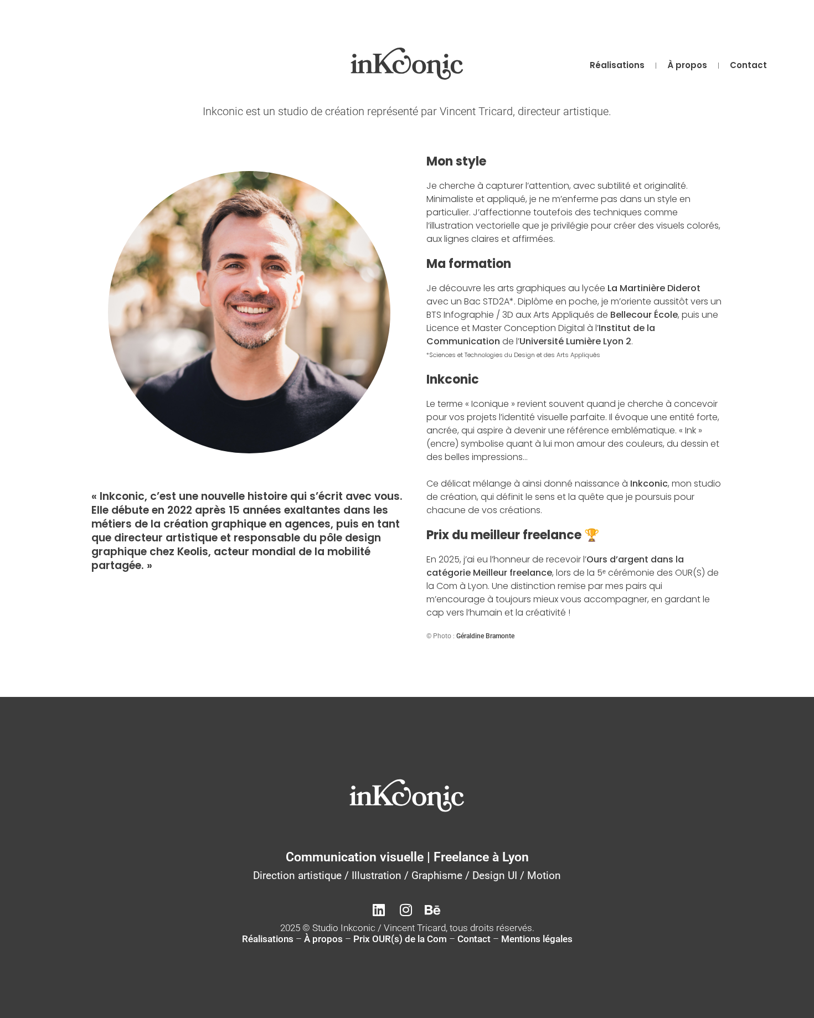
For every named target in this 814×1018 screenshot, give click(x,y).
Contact (748, 65)
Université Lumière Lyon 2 (575, 341)
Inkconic (649, 483)
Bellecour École (644, 314)
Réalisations (617, 65)
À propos (687, 65)
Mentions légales (537, 938)
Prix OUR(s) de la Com (400, 938)
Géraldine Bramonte (485, 636)
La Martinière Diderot (653, 288)
